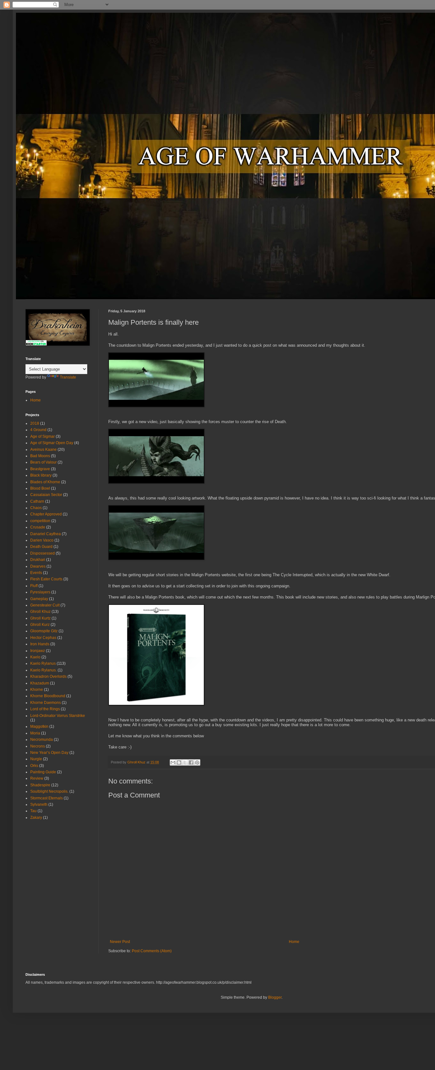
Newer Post (120, 941)
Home (294, 941)
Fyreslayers (40, 592)
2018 (34, 423)
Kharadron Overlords (48, 676)
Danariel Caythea (45, 534)
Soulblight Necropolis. (49, 791)
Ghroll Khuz (40, 611)
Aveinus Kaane (43, 449)
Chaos (36, 508)
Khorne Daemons (45, 702)
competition (40, 521)
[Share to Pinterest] (197, 762)
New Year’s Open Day (49, 752)
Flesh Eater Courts (46, 579)
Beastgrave (40, 469)
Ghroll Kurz (40, 624)
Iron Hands (39, 644)
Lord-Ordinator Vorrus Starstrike (57, 715)
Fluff (34, 586)
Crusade (37, 527)
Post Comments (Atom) (152, 951)
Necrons (37, 746)
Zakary (36, 817)
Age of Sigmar (42, 436)
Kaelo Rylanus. (43, 670)
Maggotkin (39, 726)
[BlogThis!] (179, 762)
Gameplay (39, 599)
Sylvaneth (38, 804)
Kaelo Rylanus (43, 663)
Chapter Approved (46, 514)
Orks (34, 765)
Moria (35, 733)
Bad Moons (40, 456)
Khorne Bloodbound (47, 696)
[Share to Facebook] (191, 762)
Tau (33, 811)
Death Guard (41, 546)
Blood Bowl (40, 488)
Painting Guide (43, 772)
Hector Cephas (43, 637)
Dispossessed (42, 553)
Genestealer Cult (45, 605)
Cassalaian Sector (46, 494)
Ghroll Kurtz (40, 618)
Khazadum (39, 683)
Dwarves (38, 566)
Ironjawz (37, 650)
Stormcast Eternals (46, 798)
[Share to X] (185, 762)
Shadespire (40, 785)
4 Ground (38, 430)
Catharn (37, 501)
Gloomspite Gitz (44, 631)
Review (36, 778)
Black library (41, 475)
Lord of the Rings (45, 709)
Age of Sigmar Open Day (51, 443)
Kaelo (35, 657)
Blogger (275, 997)
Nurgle (36, 759)
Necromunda (41, 739)
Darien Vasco (41, 540)
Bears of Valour (43, 462)
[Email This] (173, 762)
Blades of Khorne (45, 482)
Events (36, 572)
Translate (68, 377)
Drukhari (37, 559)
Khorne (36, 689)
